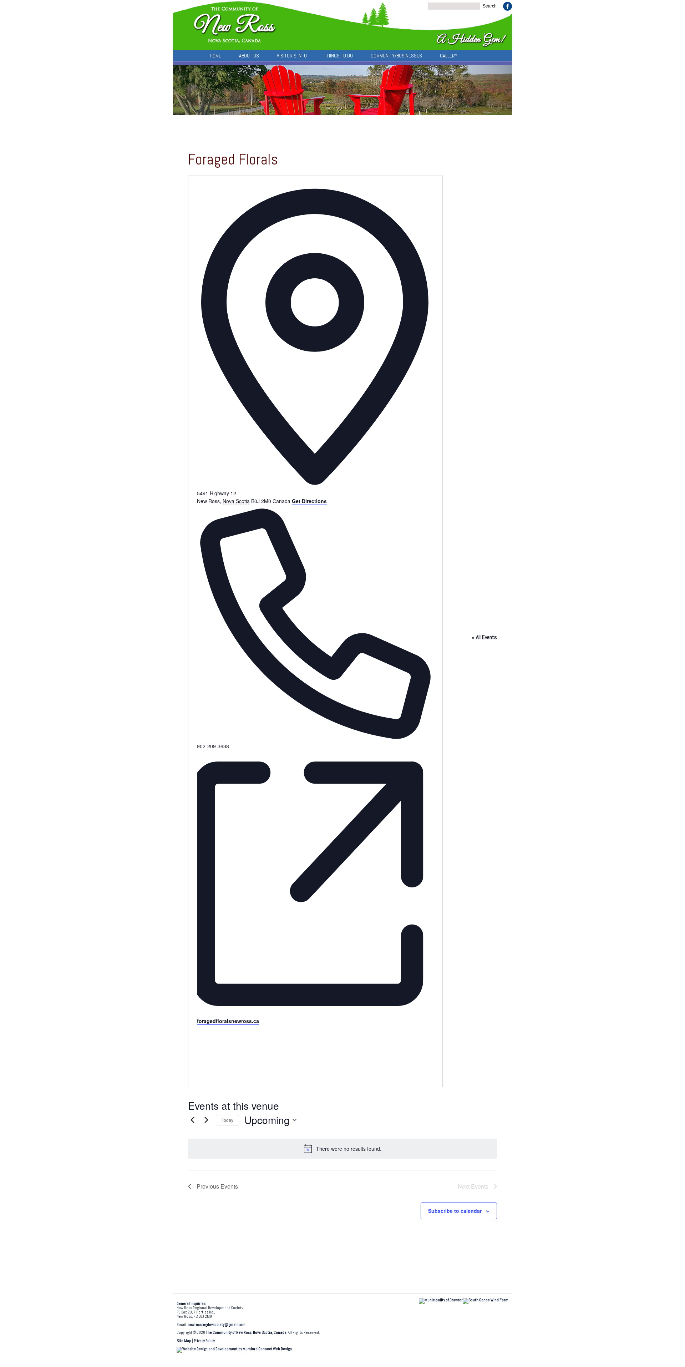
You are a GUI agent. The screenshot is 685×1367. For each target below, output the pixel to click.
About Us (249, 55)
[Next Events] (206, 1120)
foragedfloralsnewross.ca (228, 1020)
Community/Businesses (396, 55)
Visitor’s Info (292, 55)
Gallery (448, 55)
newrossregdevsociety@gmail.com (216, 1324)
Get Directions (309, 501)
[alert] (342, 1149)
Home (215, 55)
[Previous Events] (192, 1120)
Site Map (184, 1340)
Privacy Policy (204, 1340)
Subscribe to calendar (455, 1210)
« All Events (484, 637)
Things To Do (339, 55)
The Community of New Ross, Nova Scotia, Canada (246, 1332)
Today (227, 1120)
